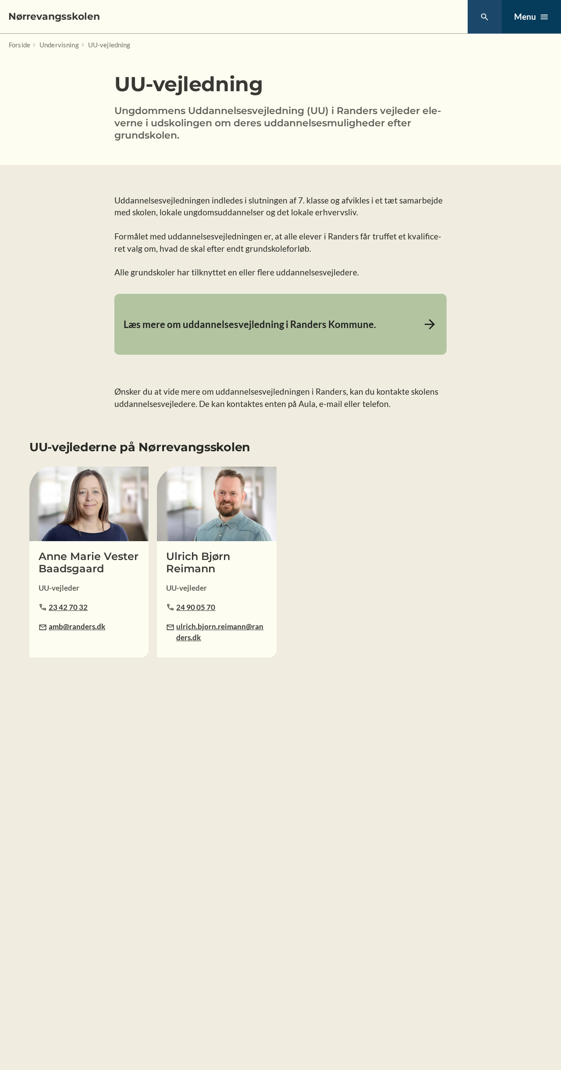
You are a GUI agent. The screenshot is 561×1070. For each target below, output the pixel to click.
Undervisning (59, 45)
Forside (19, 45)
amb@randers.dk (77, 626)
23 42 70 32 (68, 607)
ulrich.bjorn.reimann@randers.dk (219, 632)
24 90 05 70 (195, 607)
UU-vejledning (109, 45)
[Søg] (484, 17)
